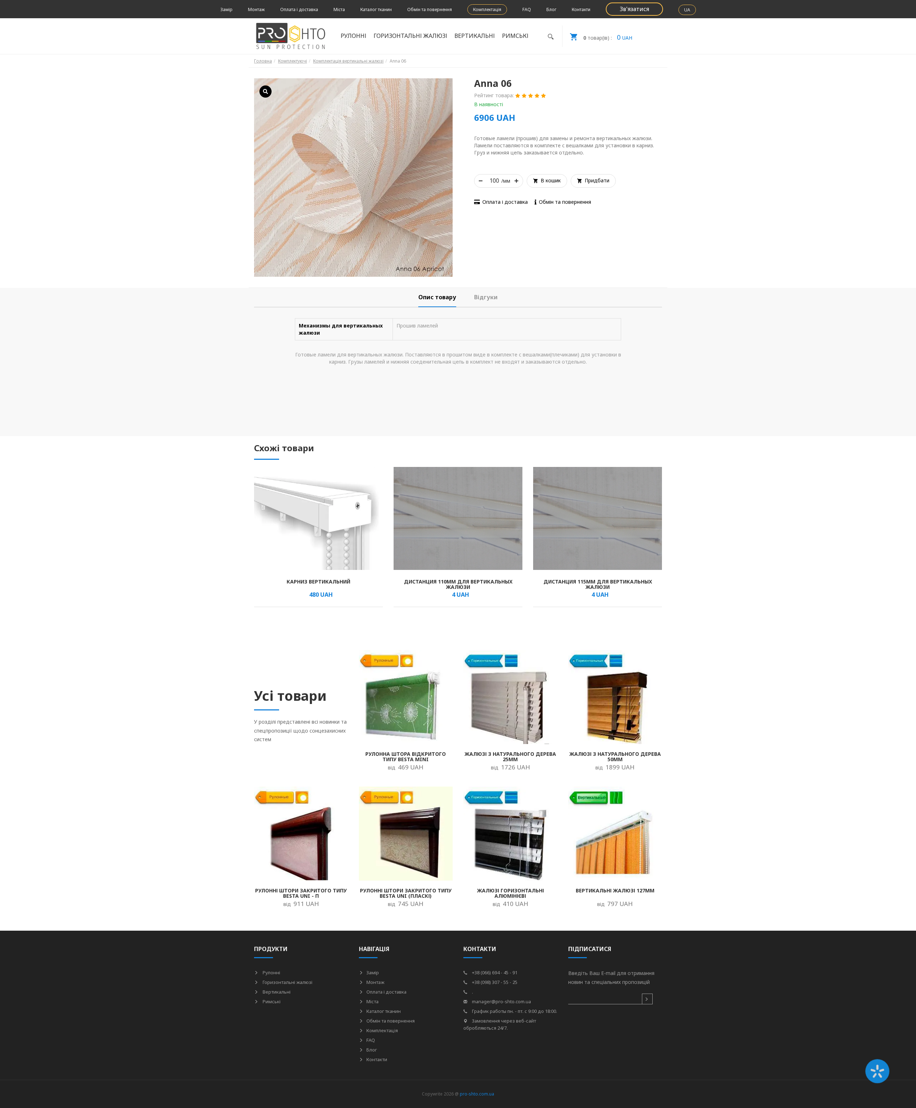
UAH (607, 37)
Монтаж (256, 9)
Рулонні (271, 972)
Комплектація (487, 9)
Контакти (581, 9)
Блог (551, 9)
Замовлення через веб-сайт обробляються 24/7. (499, 1024)
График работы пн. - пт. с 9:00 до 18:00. (514, 1011)
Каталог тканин (376, 9)
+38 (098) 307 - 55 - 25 (494, 982)
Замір (226, 9)
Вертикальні (276, 992)
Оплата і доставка (299, 9)
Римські (271, 1001)
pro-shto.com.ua (477, 1094)
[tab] (437, 297)
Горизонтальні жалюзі (287, 982)
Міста (339, 9)
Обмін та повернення (429, 9)
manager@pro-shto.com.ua (501, 1001)
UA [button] (687, 10)
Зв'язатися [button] (634, 9)
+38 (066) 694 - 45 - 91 (494, 972)
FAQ (526, 9)
